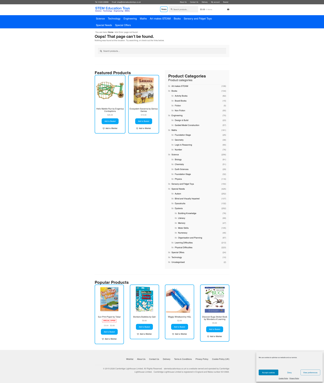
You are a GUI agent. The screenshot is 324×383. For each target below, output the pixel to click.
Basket (225, 2)
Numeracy (182, 232)
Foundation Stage (183, 134)
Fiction (178, 105)
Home (110, 32)
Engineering (130, 18)
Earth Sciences (181, 169)
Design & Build (181, 120)
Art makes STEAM (160, 18)
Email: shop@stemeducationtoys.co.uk (126, 2)
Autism (178, 193)
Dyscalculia (180, 203)
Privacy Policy (294, 378)
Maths (143, 18)
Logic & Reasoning (183, 144)
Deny (289, 372)
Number (178, 149)
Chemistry (179, 164)
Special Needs (104, 25)
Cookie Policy (283, 378)
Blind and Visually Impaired (187, 198)
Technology (114, 18)
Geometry (179, 139)
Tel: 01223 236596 (101, 2)
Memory (181, 222)
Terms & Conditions (183, 359)
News (164, 9)
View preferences (310, 372)
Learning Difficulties (184, 242)
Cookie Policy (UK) (220, 359)
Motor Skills (183, 227)
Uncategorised (178, 262)
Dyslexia (179, 208)
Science (100, 18)
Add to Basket (110, 121)
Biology (178, 159)
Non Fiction (180, 110)
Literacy (181, 218)
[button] (109, 128)
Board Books (180, 100)
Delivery (205, 2)
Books (177, 18)
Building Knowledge (187, 213)
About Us (183, 2)
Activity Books (181, 95)
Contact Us (194, 2)
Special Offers (123, 25)
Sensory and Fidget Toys (198, 18)
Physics (178, 178)
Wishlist (129, 359)
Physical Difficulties (183, 247)
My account (215, 2)
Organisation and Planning (190, 237)
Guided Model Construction (187, 125)
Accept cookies (268, 372)
